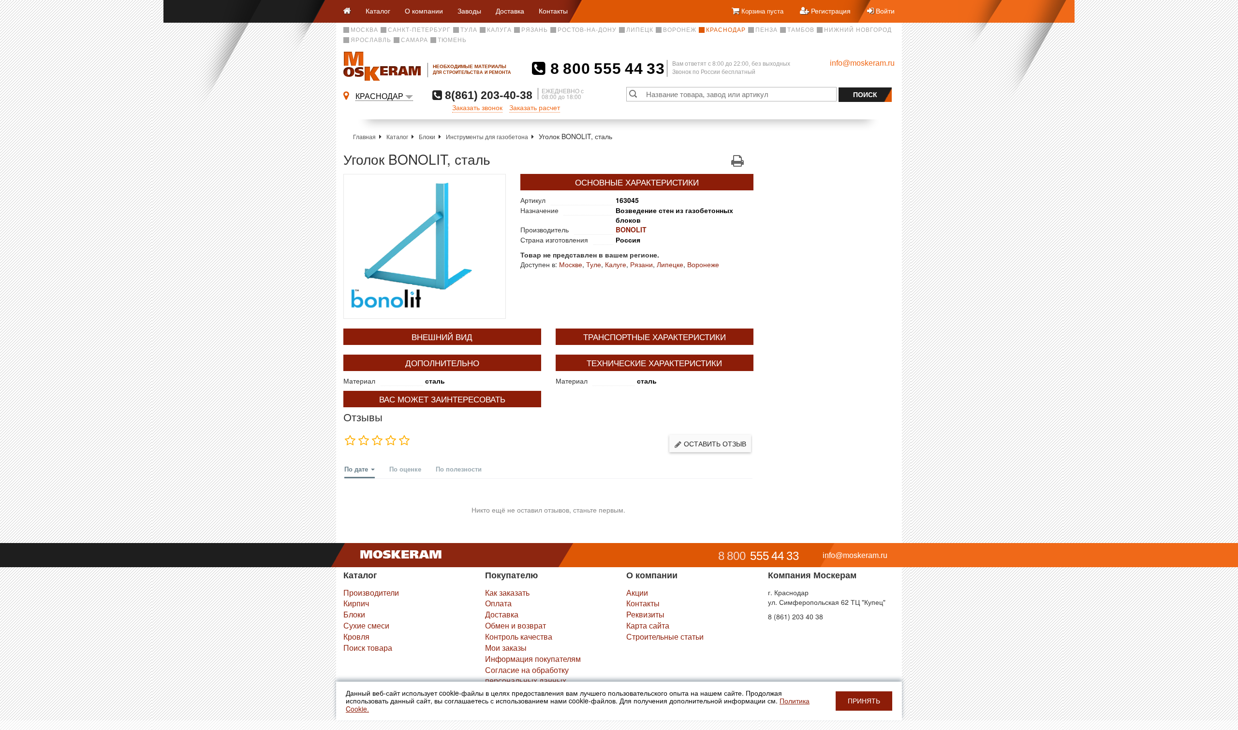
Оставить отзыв (714, 443)
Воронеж (679, 30)
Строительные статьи (665, 636)
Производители (371, 592)
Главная (364, 136)
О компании (424, 10)
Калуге (615, 264)
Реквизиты (645, 614)
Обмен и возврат (515, 625)
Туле (593, 264)
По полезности (459, 468)
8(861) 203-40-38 (487, 94)
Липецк (639, 30)
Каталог (378, 10)
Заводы (469, 10)
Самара (414, 40)
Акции (637, 592)
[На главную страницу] (350, 11)
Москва (364, 30)
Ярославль (371, 40)
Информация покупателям (533, 658)
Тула (468, 30)
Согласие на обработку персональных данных (527, 675)
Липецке (670, 264)
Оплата (498, 603)
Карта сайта (647, 625)
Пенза (766, 30)
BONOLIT (631, 229)
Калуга (499, 30)
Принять (864, 701)
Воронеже (703, 264)
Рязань (534, 30)
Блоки (427, 136)
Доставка (510, 10)
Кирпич (356, 603)
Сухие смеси (366, 625)
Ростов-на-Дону (587, 30)
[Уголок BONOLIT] (424, 246)
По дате (357, 468)
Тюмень (452, 40)
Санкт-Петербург (419, 30)
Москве (570, 264)
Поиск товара (367, 647)
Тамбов (800, 30)
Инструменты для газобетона (487, 136)
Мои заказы (506, 647)
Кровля (356, 636)
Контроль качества (518, 636)
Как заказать (507, 592)
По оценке (405, 468)
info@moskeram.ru (862, 63)
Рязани (641, 264)
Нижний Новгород (858, 30)
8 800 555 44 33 (605, 68)
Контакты (553, 10)
